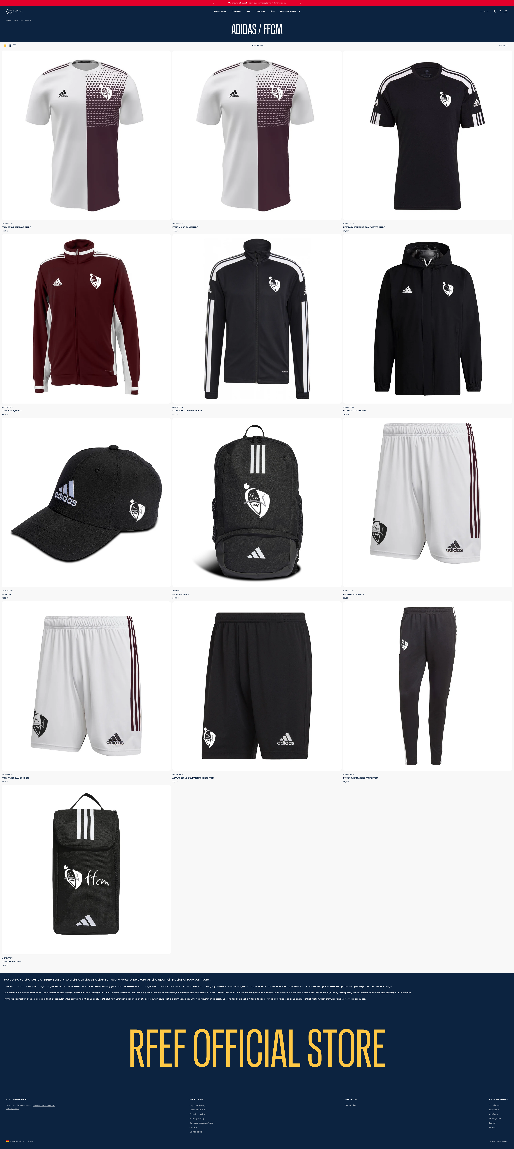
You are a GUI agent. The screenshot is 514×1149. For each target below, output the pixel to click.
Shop (16, 20)
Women (260, 11)
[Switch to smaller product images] (10, 45)
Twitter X (494, 1110)
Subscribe (350, 1105)
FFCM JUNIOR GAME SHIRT (185, 227)
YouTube (493, 1114)
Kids (272, 11)
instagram (495, 1119)
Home (8, 20)
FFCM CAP (7, 594)
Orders (193, 1127)
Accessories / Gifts (290, 11)
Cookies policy (197, 1114)
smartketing (502, 1141)
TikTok (492, 1127)
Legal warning (197, 1105)
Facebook (494, 1105)
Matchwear (220, 11)
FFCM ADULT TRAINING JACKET (187, 411)
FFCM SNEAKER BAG (12, 962)
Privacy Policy (197, 1119)
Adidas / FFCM (25, 20)
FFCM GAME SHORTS (353, 594)
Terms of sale (197, 1110)
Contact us (196, 1132)
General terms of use (201, 1123)
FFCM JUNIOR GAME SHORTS (15, 778)
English (483, 11)
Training (236, 11)
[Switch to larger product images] (5, 45)
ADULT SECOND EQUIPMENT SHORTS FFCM (193, 778)
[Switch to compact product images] (14, 45)
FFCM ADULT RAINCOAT (354, 411)
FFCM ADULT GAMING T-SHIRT (16, 227)
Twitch (492, 1123)
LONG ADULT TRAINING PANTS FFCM (360, 778)
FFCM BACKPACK (180, 594)
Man (248, 11)
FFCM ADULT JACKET (12, 411)
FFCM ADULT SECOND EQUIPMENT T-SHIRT (364, 227)
